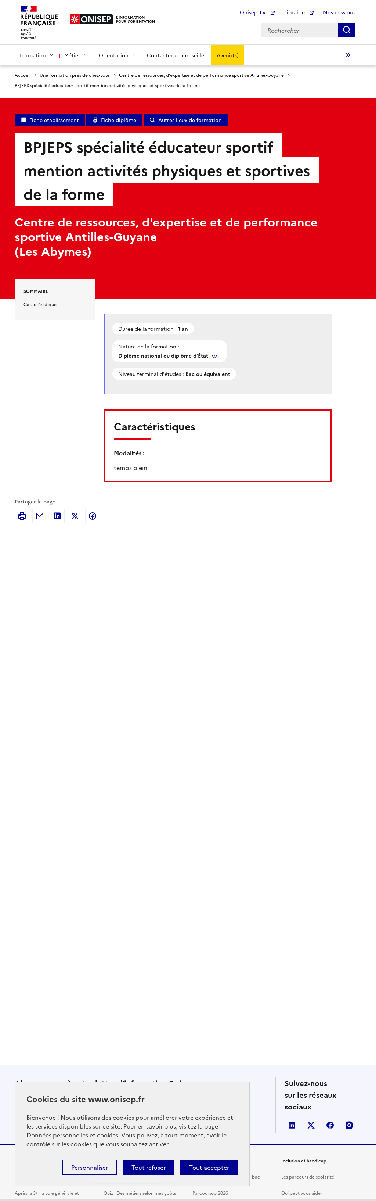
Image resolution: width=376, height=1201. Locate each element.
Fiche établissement (54, 119)
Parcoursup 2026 (210, 1193)
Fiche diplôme (118, 119)
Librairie (295, 12)
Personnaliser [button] (89, 1167)
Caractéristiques (41, 304)
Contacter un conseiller (176, 55)
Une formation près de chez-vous (75, 75)
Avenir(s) (228, 55)
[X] (75, 516)
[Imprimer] (22, 516)
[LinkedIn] (57, 516)
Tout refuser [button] (148, 1167)
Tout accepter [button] (209, 1167)
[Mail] (39, 516)
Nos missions (339, 12)
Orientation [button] (114, 55)
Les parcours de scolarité (307, 1176)
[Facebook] (92, 516)
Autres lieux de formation (190, 119)
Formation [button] (33, 55)
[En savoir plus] (215, 356)
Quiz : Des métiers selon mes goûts (140, 1193)
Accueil (22, 75)
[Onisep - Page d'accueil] (91, 19)
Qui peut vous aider (301, 1193)
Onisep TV (253, 12)
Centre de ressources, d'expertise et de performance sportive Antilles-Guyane (201, 75)
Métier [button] (72, 55)
